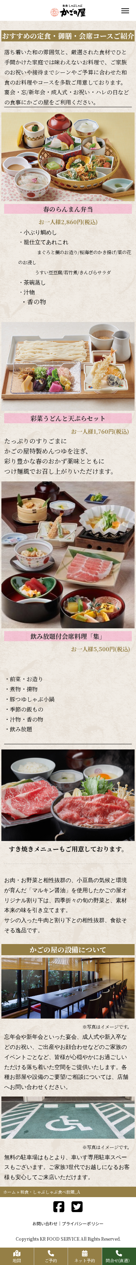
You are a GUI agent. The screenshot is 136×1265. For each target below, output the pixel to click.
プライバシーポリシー (83, 1223)
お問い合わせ (45, 1223)
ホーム (9, 1192)
